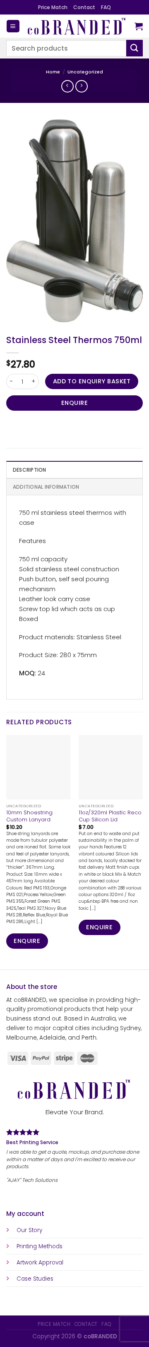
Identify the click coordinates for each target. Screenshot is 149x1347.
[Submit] (134, 48)
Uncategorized (85, 72)
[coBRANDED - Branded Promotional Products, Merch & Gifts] (77, 26)
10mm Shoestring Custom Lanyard (29, 816)
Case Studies (35, 1285)
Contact (84, 7)
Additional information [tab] (46, 486)
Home (53, 72)
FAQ (106, 7)
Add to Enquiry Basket (92, 381)
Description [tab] (29, 469)
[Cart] (139, 26)
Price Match (52, 7)
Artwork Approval (40, 1269)
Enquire (74, 403)
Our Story (29, 1237)
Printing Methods (39, 1253)
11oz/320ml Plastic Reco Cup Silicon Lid (110, 816)
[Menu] (13, 26)
